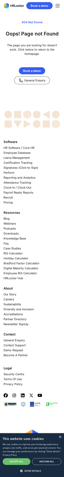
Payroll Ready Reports (18, 192)
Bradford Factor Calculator (21, 263)
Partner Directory (15, 319)
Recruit (8, 197)
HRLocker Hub (13, 278)
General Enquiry (35, 80)
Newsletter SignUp (16, 324)
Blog (7, 218)
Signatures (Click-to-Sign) (21, 167)
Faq (6, 243)
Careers (9, 299)
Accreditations (13, 314)
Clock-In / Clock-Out (17, 187)
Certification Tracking (18, 162)
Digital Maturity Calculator (21, 268)
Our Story (10, 294)
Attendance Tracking (17, 182)
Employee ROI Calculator (20, 273)
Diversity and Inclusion (19, 309)
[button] (32, 471)
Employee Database (17, 153)
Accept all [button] (16, 461)
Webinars (10, 223)
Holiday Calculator (16, 258)
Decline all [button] (46, 461)
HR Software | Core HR (19, 148)
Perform (9, 172)
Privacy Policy (13, 384)
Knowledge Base (15, 238)
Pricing (8, 202)
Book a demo (39, 5)
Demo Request (13, 350)
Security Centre (14, 374)
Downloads (11, 233)
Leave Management (17, 157)
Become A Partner (16, 355)
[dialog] (32, 455)
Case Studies (12, 248)
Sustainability (12, 304)
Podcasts (10, 228)
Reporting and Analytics (19, 177)
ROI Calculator (13, 253)
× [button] (60, 437)
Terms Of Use (13, 379)
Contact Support (15, 345)
